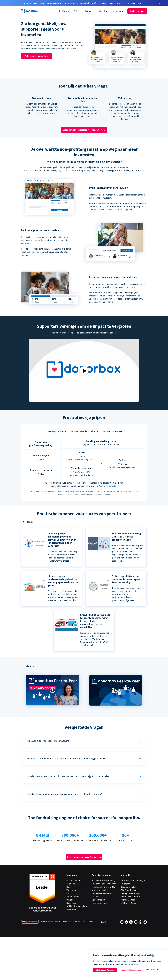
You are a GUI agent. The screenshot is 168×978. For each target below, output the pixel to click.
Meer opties (150, 969)
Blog (68, 887)
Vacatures (71, 890)
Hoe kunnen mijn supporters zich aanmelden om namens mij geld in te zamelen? (69, 776)
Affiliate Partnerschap (76, 906)
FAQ (68, 893)
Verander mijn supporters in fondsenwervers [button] (84, 129)
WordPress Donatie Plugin (133, 880)
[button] (52, 709)
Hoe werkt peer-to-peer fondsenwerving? (48, 740)
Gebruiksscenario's (102, 875)
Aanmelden (136, 3)
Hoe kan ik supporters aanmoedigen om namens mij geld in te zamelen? (64, 794)
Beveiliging (71, 903)
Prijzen (77, 11)
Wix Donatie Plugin (129, 890)
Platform (63, 11)
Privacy (69, 900)
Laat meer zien (131, 964)
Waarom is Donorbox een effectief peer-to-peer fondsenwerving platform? (66, 758)
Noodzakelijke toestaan (131, 970)
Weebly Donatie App (130, 893)
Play (84, 371)
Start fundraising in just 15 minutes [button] (84, 857)
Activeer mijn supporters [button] (36, 56)
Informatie (71, 875)
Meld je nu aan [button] (137, 11)
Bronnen (89, 11)
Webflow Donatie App (131, 896)
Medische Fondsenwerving (104, 883)
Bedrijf (102, 11)
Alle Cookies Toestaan (105, 970)
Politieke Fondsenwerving (103, 880)
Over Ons (70, 883)
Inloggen (117, 11)
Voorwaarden (72, 896)
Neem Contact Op (74, 880)
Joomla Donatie (128, 900)
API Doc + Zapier (129, 903)
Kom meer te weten (108, 485)
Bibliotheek (71, 909)
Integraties (126, 875)
